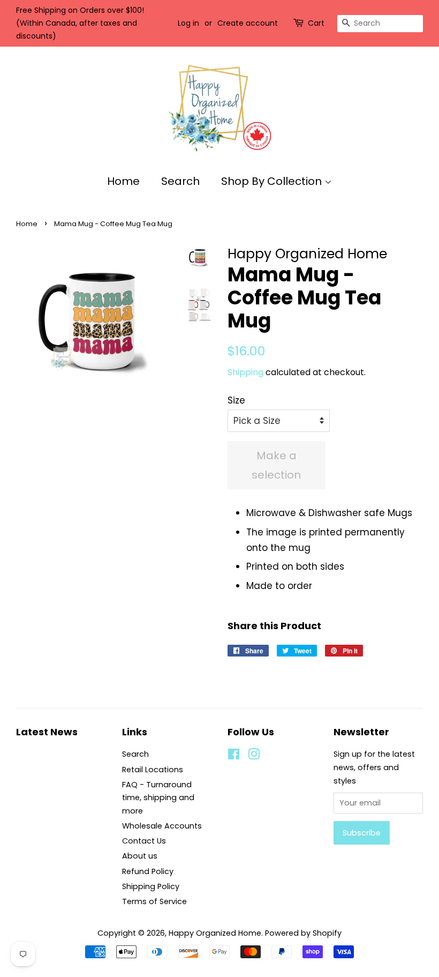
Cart (316, 23)
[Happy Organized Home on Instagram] (254, 756)
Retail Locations (152, 769)
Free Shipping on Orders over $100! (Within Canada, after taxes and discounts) (80, 23)
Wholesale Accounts (162, 826)
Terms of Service (154, 901)
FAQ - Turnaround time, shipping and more (158, 797)
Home (123, 181)
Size (236, 400)
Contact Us (144, 841)
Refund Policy (147, 871)
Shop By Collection (272, 181)
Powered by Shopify (303, 933)
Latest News (47, 732)
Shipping (245, 372)
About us (139, 856)
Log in (188, 23)
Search (180, 181)
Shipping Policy (150, 886)
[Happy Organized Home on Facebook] (234, 756)
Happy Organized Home (215, 933)
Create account (247, 23)
